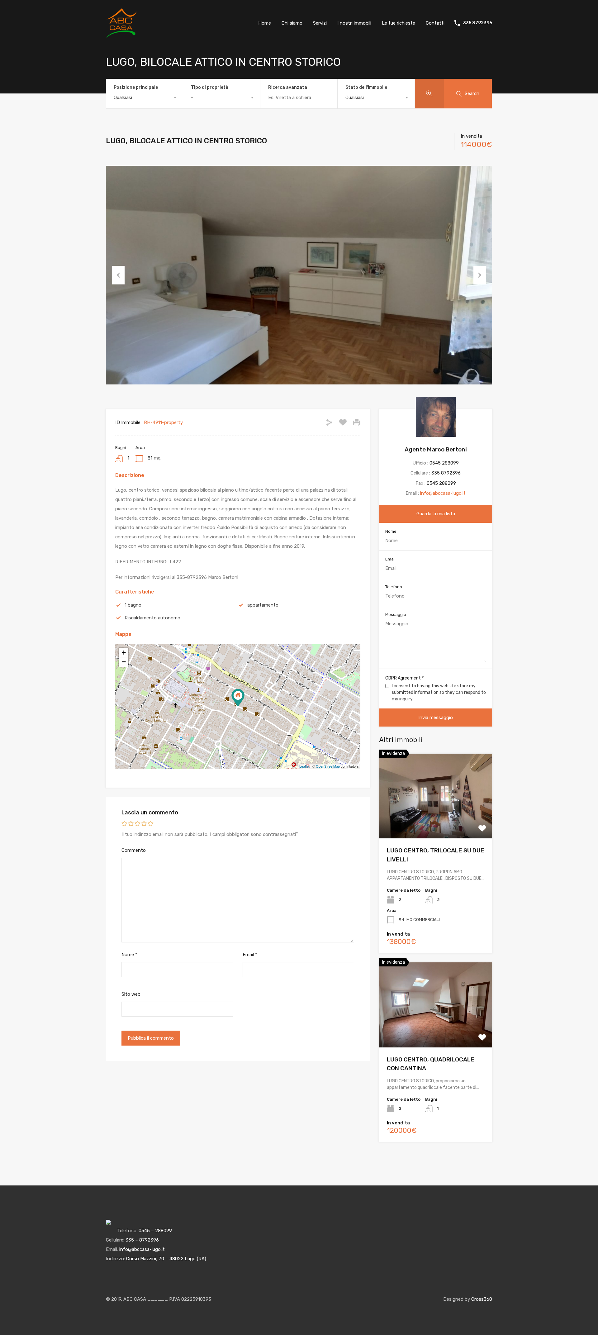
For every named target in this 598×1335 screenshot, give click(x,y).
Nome (129, 954)
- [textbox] (192, 97)
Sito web (130, 994)
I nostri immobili (354, 23)
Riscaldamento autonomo (152, 618)
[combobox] (144, 97)
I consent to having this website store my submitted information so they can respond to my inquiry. (439, 692)
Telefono (393, 586)
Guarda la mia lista (435, 514)
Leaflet (304, 766)
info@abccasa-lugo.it (443, 493)
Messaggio (395, 614)
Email (250, 954)
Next (479, 275)
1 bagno (133, 605)
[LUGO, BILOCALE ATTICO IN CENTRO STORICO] (237, 698)
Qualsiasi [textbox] (123, 97)
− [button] (124, 662)
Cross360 (481, 1299)
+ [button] (124, 652)
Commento (133, 850)
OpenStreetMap (328, 766)
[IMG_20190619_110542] (299, 275)
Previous (118, 275)
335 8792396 (477, 23)
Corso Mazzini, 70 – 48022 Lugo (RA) (166, 1258)
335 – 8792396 (142, 1240)
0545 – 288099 (155, 1230)
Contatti (435, 23)
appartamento (262, 605)
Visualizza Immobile (435, 821)
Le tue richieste (398, 23)
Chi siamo (292, 23)
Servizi (320, 23)
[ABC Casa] (121, 35)
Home (264, 23)
